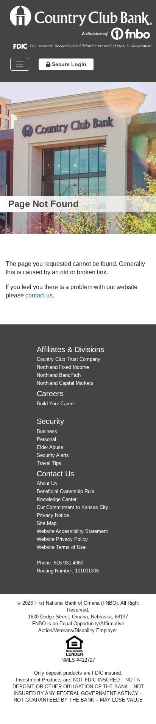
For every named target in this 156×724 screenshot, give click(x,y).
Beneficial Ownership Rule (65, 491)
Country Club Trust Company (68, 359)
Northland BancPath (59, 375)
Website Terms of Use (61, 547)
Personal (46, 439)
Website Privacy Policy (62, 539)
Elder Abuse (50, 447)
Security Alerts (53, 455)
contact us (39, 295)
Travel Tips (49, 463)
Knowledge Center (56, 499)
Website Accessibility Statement (72, 531)
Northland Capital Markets (65, 383)
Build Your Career (56, 403)
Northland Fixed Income (63, 367)
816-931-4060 (68, 563)
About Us (47, 483)
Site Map (46, 523)
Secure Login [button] (68, 64)
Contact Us (55, 473)
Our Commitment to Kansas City (72, 507)
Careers (50, 393)
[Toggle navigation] (19, 64)
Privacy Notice (53, 515)
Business (47, 431)
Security (50, 421)
